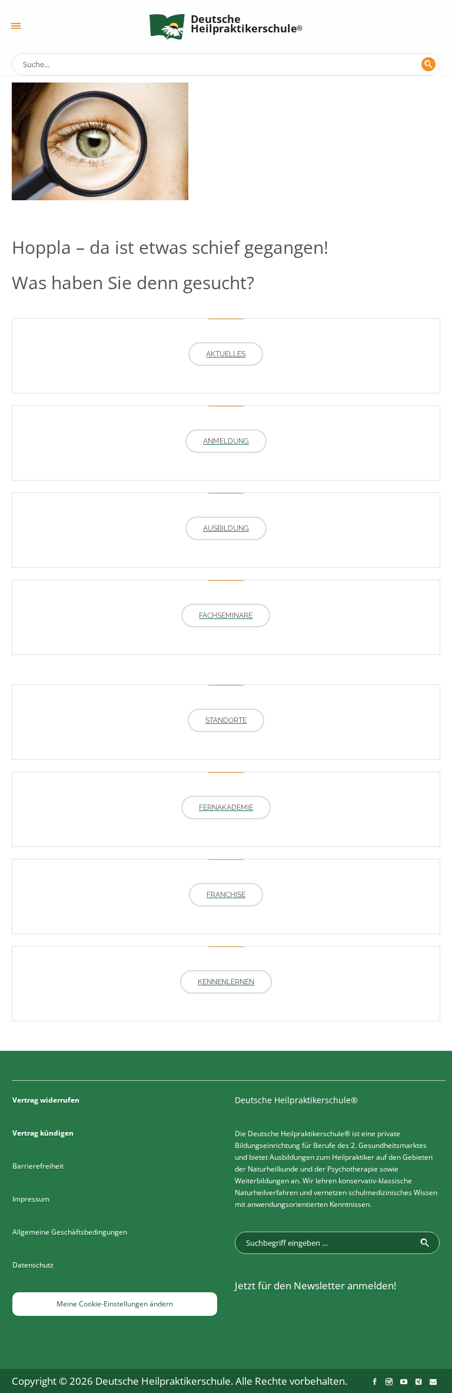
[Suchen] (428, 64)
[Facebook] (374, 1382)
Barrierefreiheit (38, 1166)
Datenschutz (33, 1265)
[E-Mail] (433, 1382)
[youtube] (403, 1382)
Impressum (30, 1199)
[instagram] (389, 1382)
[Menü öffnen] (16, 26)
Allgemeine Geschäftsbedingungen (69, 1232)
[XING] (418, 1382)
